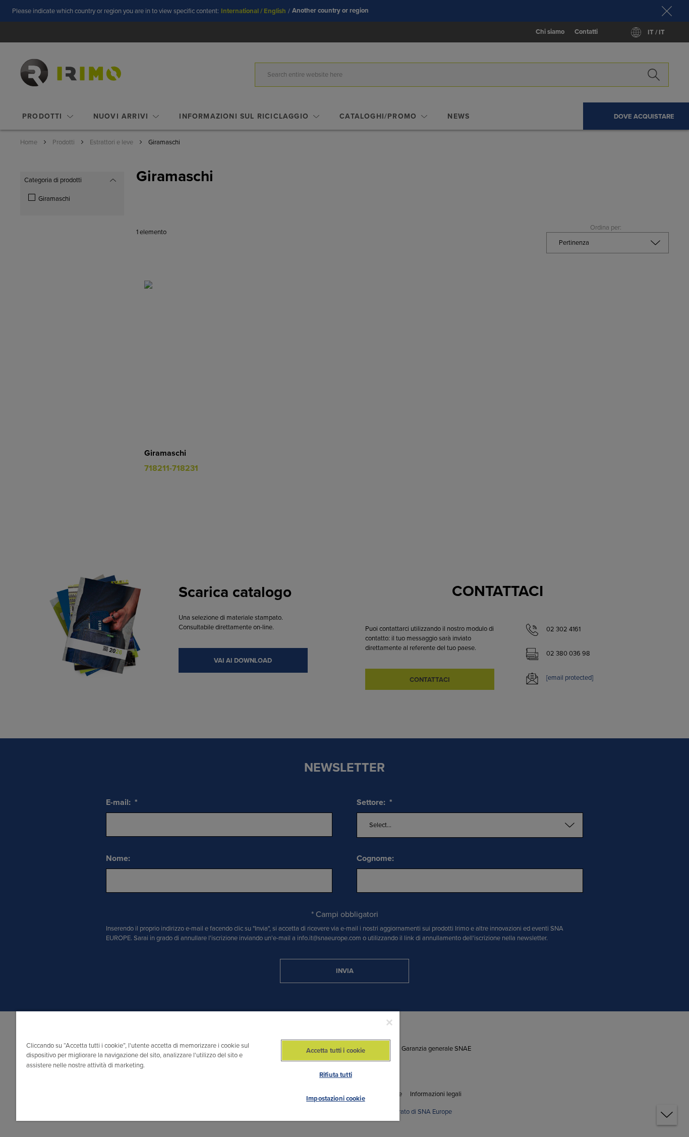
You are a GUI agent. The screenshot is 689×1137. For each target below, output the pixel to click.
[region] (207, 1065)
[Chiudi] (389, 1022)
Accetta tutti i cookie (336, 1050)
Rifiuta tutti (335, 1074)
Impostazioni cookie (335, 1098)
